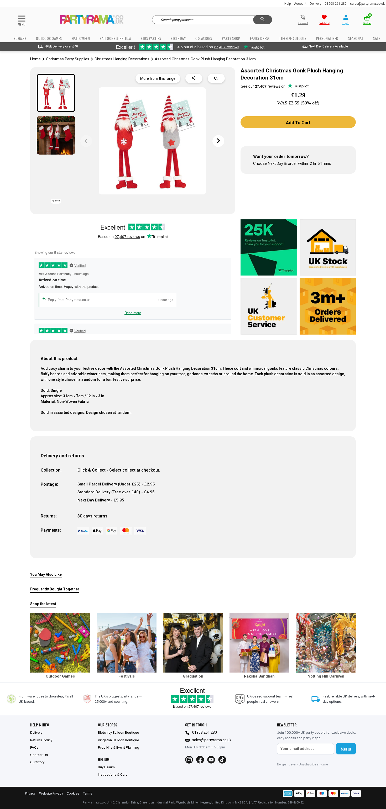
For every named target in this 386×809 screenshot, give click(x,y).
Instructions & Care (112, 774)
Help (287, 4)
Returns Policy (41, 740)
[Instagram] (189, 760)
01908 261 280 (336, 4)
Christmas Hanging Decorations (122, 59)
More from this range (157, 78)
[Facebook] (200, 760)
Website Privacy (51, 793)
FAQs (34, 747)
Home (35, 59)
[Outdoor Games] (60, 643)
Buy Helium (106, 767)
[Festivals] (127, 643)
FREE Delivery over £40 (61, 46)
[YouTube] (211, 760)
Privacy (30, 793)
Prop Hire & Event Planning (118, 747)
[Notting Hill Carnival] (326, 643)
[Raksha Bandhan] (259, 643)
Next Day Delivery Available (328, 46)
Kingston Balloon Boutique (118, 740)
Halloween (81, 38)
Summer (20, 38)
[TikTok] (222, 760)
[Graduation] (193, 643)
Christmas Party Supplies (67, 59)
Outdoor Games (49, 38)
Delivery (315, 4)
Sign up (346, 749)
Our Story (37, 762)
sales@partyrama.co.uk (367, 4)
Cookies (73, 793)
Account (300, 4)
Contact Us (39, 755)
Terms (87, 793)
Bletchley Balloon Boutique (118, 732)
